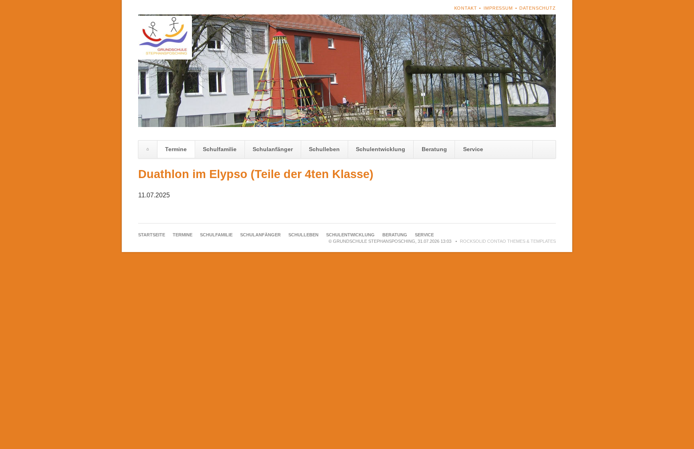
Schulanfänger (273, 149)
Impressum (498, 8)
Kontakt (465, 8)
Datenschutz (537, 8)
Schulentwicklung (380, 149)
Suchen (544, 149)
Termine (176, 149)
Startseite (148, 149)
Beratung (434, 149)
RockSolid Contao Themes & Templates (508, 241)
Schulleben (324, 149)
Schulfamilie (220, 149)
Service (473, 149)
